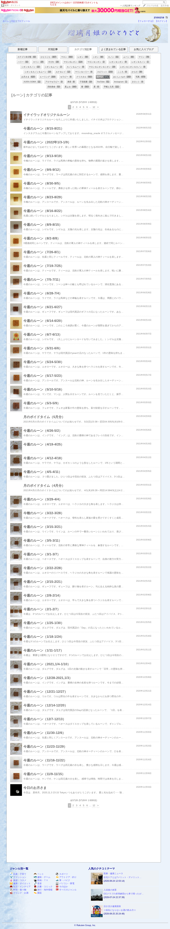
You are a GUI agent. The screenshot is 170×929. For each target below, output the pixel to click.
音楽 (39, 883)
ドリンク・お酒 (20, 893)
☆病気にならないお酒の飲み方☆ (120, 910)
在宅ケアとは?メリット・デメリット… (122, 877)
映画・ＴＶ (42, 880)
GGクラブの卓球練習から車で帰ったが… (124, 893)
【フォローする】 (145, 21)
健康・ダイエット (13, 5)
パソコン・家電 (66, 883)
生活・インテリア (22, 886)
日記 (13, 21)
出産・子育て (19, 874)
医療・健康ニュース (113, 873)
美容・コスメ (19, 880)
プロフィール (23, 21)
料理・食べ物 (19, 889)
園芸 (39, 893)
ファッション (19, 877)
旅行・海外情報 (44, 889)
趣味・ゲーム (43, 877)
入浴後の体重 (110, 890)
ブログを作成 (152, 5)
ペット (40, 874)
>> (130, 5)
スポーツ (63, 874)
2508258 (159, 17)
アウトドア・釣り (68, 877)
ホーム (6, 21)
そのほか (63, 886)
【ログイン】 (161, 21)
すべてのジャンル (68, 889)
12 (94, 107)
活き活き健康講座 (112, 906)
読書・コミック (44, 886)
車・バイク (64, 880)
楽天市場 (165, 5)
